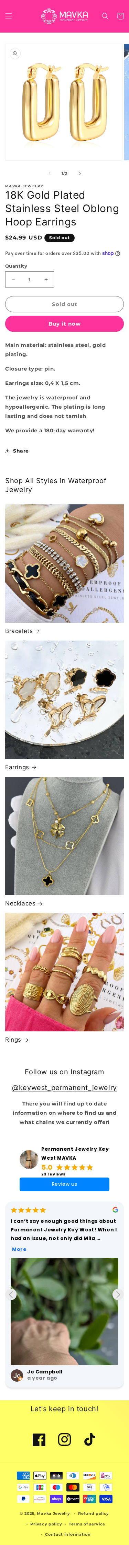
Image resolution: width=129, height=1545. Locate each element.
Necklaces (20, 903)
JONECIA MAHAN (49, 1371)
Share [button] (21, 451)
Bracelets (19, 631)
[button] (8, 16)
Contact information (67, 1534)
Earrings (17, 767)
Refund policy (93, 1513)
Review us (64, 1184)
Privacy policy (46, 1524)
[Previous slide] (11, 1294)
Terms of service (87, 1524)
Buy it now (65, 323)
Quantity (16, 266)
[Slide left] (49, 173)
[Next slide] (118, 1294)
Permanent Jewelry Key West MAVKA (75, 1153)
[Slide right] (79, 173)
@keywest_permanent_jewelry (64, 1088)
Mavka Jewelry (53, 1513)
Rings (13, 1039)
